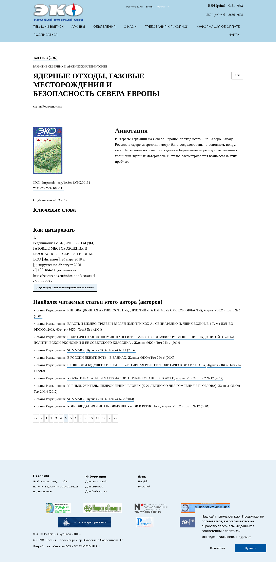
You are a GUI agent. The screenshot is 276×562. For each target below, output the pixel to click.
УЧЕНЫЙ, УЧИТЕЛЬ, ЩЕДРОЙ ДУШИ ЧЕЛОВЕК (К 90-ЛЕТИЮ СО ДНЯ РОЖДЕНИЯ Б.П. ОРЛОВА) (142, 386)
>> (115, 418)
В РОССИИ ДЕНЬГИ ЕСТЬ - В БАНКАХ (97, 357)
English (143, 481)
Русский (144, 486)
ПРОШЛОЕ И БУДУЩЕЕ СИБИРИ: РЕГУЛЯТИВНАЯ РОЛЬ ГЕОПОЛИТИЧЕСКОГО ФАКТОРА (136, 365)
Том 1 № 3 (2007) (45, 58)
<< (36, 418)
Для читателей (95, 481)
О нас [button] (129, 26)
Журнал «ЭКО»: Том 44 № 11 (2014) (111, 350)
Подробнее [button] (243, 537)
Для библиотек (96, 491)
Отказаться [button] (217, 548)
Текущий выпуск (48, 26)
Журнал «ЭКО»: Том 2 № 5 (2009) (151, 357)
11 (97, 418)
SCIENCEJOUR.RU (87, 546)
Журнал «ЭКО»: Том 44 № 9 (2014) (110, 399)
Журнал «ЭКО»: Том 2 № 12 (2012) (199, 378)
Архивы (78, 26)
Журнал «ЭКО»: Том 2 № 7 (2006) (157, 343)
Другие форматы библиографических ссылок (65, 287)
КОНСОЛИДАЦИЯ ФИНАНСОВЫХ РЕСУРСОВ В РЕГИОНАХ (114, 406)
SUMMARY (76, 350)
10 (91, 418)
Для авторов (94, 486)
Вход (149, 6)
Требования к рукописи (166, 26)
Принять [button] (250, 548)
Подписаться (45, 35)
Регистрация (134, 6)
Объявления (104, 26)
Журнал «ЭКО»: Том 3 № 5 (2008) (79, 329)
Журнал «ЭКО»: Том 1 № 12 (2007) (185, 406)
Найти (234, 35)
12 (103, 418)
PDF (237, 75)
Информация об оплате (218, 26)
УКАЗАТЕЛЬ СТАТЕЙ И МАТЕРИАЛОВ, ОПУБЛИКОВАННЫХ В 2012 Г (121, 378)
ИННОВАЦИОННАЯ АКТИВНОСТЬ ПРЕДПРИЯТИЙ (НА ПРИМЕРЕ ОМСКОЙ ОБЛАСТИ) (135, 310)
